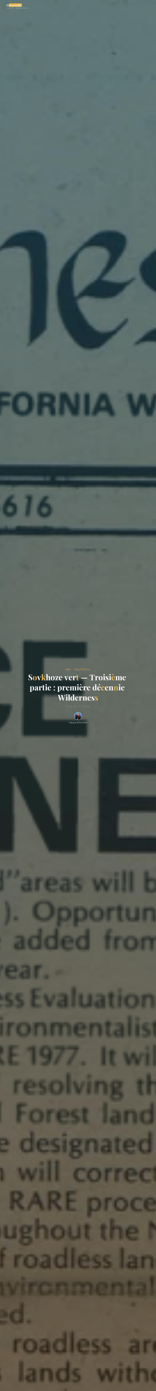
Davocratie (14, 5)
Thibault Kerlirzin (81, 669)
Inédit (67, 669)
